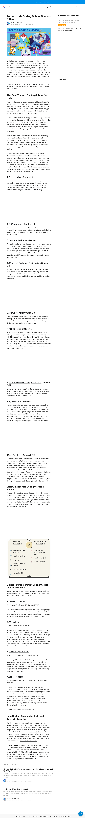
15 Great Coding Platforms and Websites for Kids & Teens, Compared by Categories (28, 770)
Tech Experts (53, 816)
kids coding (19, 109)
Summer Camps (64, 6)
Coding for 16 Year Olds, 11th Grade (16, 789)
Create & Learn (19, 136)
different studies (35, 732)
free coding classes (27, 493)
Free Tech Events (76, 6)
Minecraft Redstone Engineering (24, 263)
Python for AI (15, 401)
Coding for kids (62, 79)
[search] (46, 7)
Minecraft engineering (38, 504)
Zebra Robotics (16, 677)
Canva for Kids (16, 313)
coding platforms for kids (26, 710)
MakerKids (14, 622)
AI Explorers (14, 329)
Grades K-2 (17, 816)
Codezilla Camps (17, 601)
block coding (46, 120)
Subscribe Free (62, 25)
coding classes (12, 127)
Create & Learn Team (16, 22)
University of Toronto (19, 651)
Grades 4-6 (35, 816)
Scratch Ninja (15, 177)
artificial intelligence (18, 506)
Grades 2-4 (26, 816)
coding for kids (35, 591)
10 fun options (40, 756)
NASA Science (16, 224)
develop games (36, 77)
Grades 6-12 (44, 816)
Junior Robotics (16, 240)
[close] (83, 2)
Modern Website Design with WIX (25, 382)
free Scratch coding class (28, 741)
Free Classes (54, 6)
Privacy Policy (67, 30)
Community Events (65, 816)
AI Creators (15, 455)
